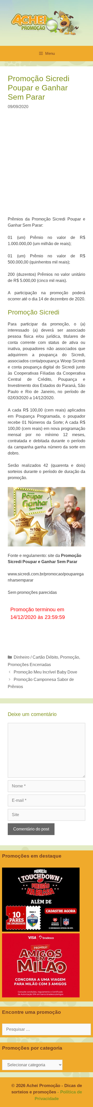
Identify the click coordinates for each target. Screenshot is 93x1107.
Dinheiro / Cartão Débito (36, 657)
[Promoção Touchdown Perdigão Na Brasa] (41, 930)
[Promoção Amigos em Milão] (41, 996)
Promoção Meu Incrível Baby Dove (45, 672)
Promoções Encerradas (29, 664)
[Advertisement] (46, 166)
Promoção (69, 657)
